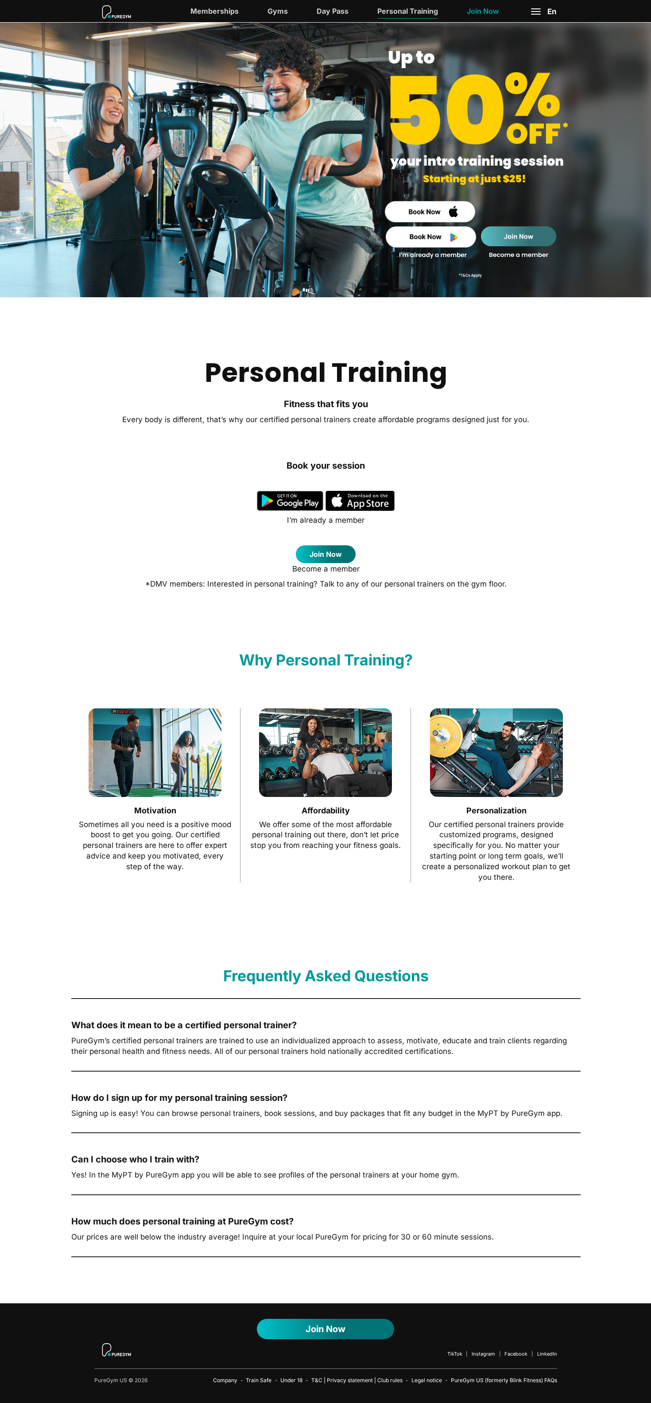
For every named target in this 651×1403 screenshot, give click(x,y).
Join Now (483, 11)
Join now (326, 554)
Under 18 (291, 1380)
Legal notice (426, 1380)
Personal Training (407, 11)
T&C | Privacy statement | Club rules (357, 1380)
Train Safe (258, 1380)
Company (225, 1380)
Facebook (515, 1354)
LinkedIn (547, 1354)
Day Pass (333, 11)
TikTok (454, 1354)
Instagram (483, 1354)
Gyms (277, 11)
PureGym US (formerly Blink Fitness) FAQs (504, 1380)
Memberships (214, 11)
